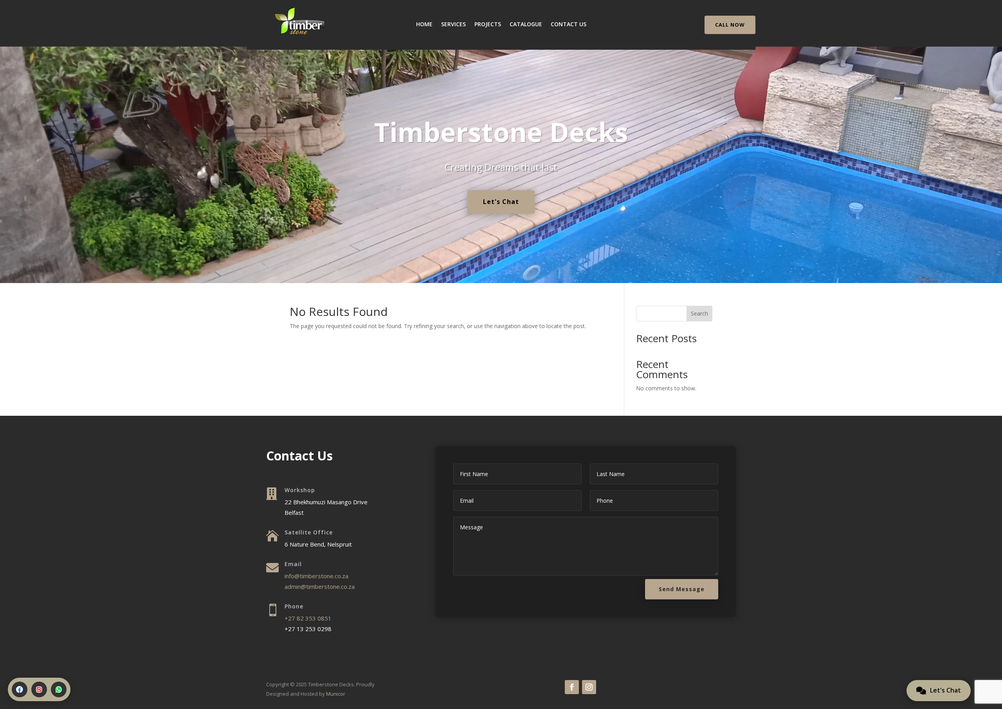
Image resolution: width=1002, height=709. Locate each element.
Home (424, 25)
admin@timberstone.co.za (320, 586)
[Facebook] (19, 689)
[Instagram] (39, 689)
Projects (487, 25)
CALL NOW (730, 24)
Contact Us (568, 25)
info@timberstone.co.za (316, 576)
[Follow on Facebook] (572, 687)
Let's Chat (501, 201)
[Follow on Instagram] (589, 687)
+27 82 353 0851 (308, 618)
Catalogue (526, 25)
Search (699, 313)
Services (453, 25)
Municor (335, 693)
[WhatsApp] (59, 689)
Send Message (682, 589)
